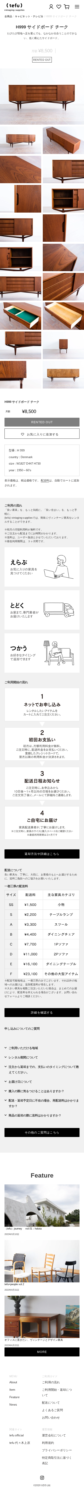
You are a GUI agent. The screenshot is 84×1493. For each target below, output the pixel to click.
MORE (42, 1351)
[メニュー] (76, 7)
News (13, 1404)
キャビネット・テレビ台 (29, 16)
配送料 (45, 480)
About (13, 1382)
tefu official (16, 1435)
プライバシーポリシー (57, 1450)
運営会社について (54, 1435)
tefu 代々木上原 (19, 1442)
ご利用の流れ (51, 1382)
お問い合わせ (51, 1417)
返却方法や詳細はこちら (42, 853)
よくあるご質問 (52, 1410)
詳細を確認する (42, 1012)
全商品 (8, 16)
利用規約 (48, 1442)
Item (12, 1389)
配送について (51, 1402)
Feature (14, 1397)
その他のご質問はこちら (42, 1132)
